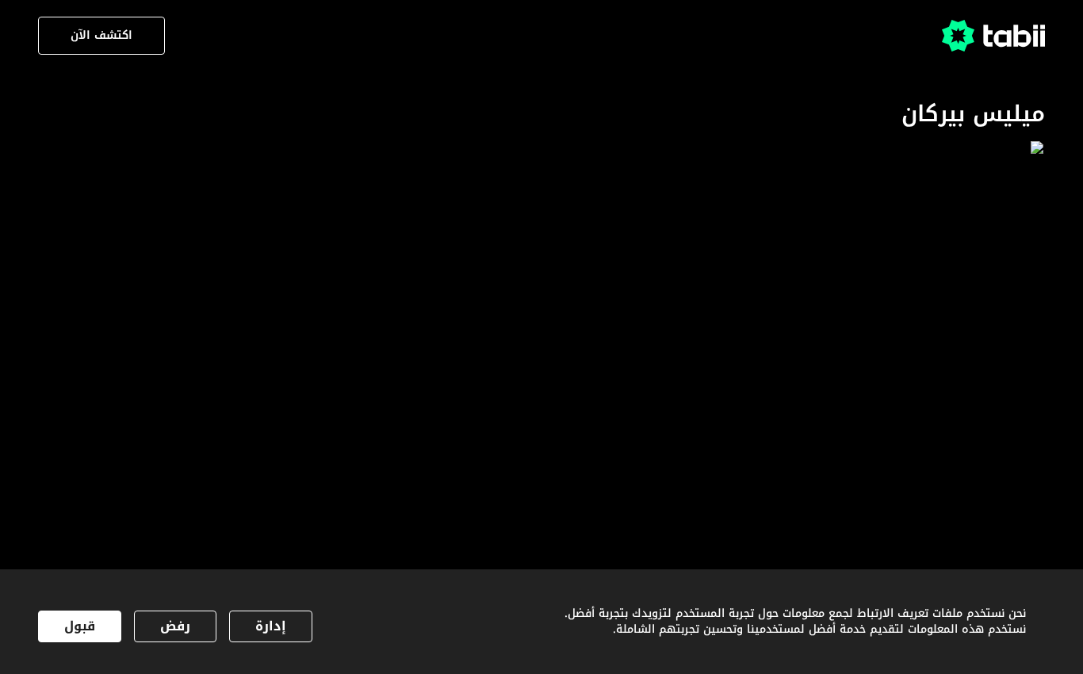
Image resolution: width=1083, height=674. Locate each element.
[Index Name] (950, 280)
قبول (79, 626)
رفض (175, 626)
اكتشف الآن (101, 35)
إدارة (270, 626)
